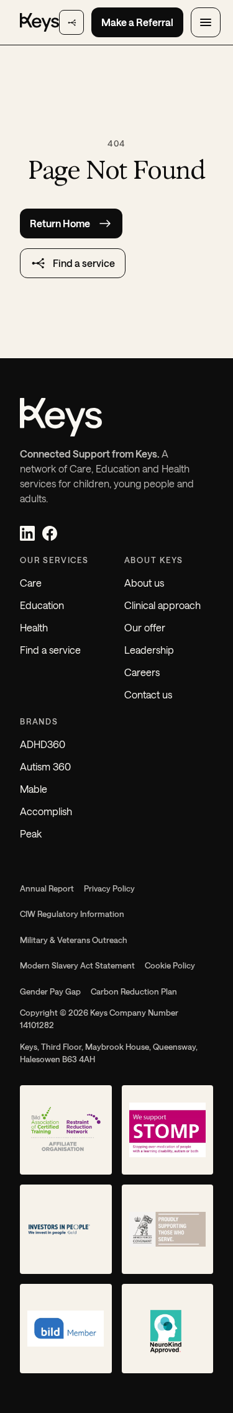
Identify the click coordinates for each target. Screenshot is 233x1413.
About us (144, 583)
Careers (142, 672)
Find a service (50, 650)
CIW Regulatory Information (72, 914)
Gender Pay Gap (50, 991)
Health (34, 627)
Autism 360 (45, 766)
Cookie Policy (170, 965)
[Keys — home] (39, 22)
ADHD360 (42, 744)
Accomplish (46, 811)
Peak (31, 833)
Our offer (144, 627)
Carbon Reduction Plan (134, 991)
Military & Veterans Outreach (73, 940)
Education (42, 605)
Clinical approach (162, 605)
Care (31, 583)
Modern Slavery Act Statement (77, 965)
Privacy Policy (109, 888)
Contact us (148, 694)
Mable (33, 789)
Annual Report (47, 888)
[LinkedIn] (27, 533)
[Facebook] (49, 533)
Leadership (149, 650)
